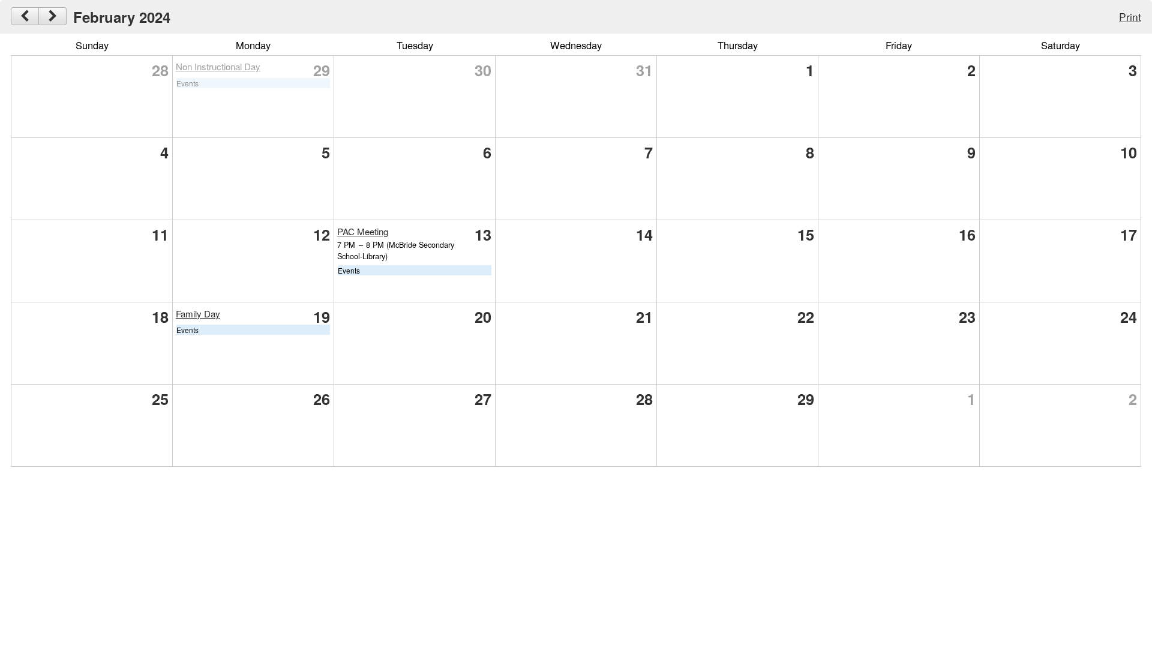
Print (1130, 16)
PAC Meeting (362, 231)
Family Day (198, 313)
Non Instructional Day (218, 66)
